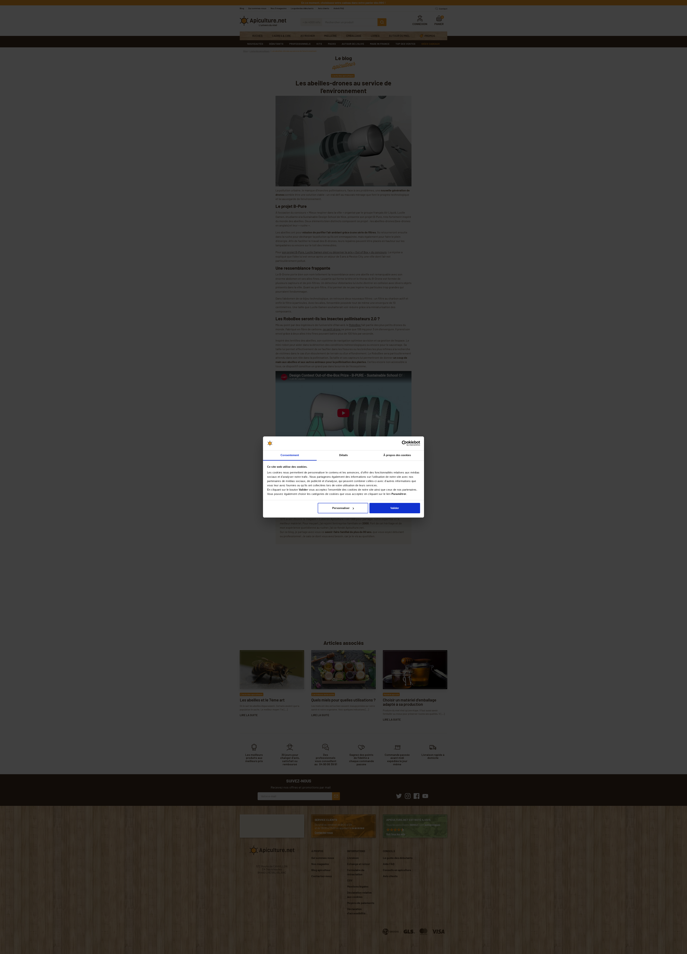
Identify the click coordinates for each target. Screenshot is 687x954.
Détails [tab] (343, 455)
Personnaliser (341, 508)
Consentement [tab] (290, 455)
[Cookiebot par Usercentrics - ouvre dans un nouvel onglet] (404, 443)
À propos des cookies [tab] (397, 455)
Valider (394, 508)
